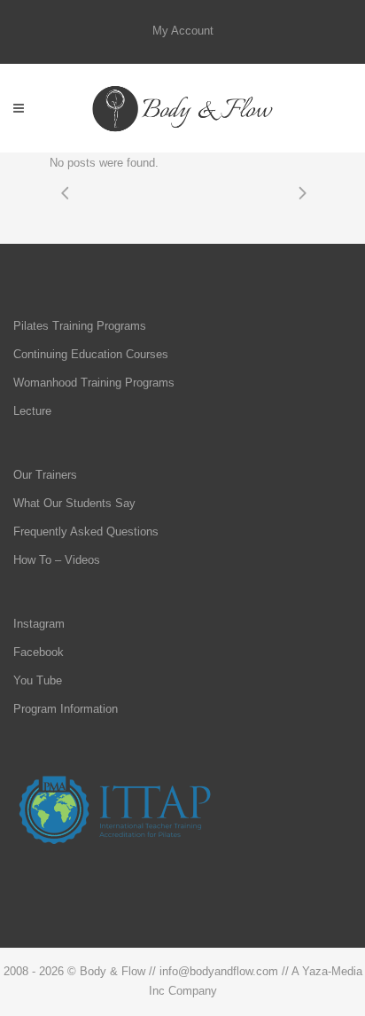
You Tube (37, 680)
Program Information (65, 708)
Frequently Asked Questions (86, 531)
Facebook (38, 652)
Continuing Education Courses (90, 354)
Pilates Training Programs (79, 325)
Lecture (32, 411)
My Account (183, 30)
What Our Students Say (74, 503)
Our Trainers (45, 474)
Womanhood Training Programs (94, 382)
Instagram (39, 623)
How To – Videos (56, 560)
